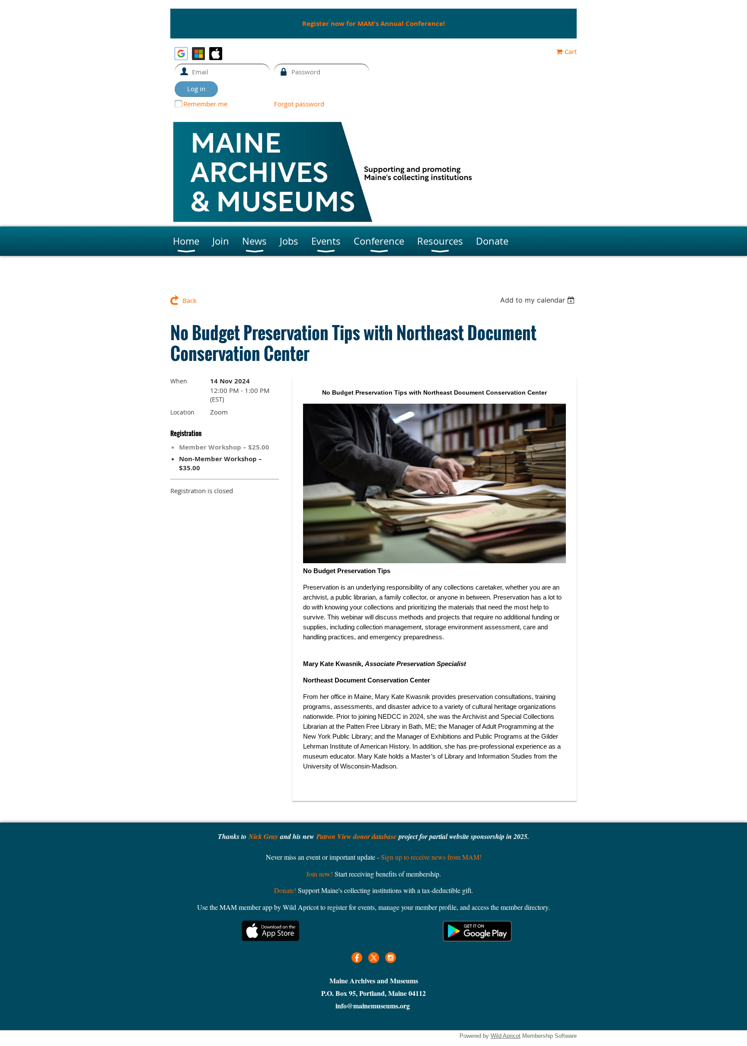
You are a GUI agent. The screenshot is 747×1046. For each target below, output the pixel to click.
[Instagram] (390, 957)
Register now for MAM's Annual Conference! (373, 23)
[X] (373, 957)
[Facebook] (356, 957)
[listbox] (538, 300)
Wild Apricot (505, 1036)
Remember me (205, 103)
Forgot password (299, 103)
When (178, 381)
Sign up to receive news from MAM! (431, 856)
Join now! (319, 873)
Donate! (285, 890)
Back (189, 300)
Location (182, 412)
